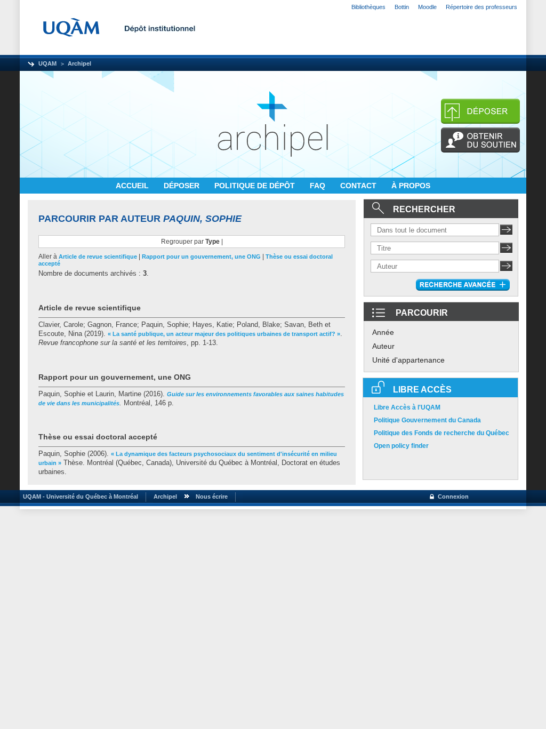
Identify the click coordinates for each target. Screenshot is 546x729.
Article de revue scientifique (98, 256)
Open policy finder (401, 446)
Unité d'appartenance (408, 360)
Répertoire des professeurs (481, 7)
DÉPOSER (183, 185)
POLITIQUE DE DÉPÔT (255, 185)
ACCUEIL (133, 185)
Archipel (79, 63)
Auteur (383, 346)
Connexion (453, 496)
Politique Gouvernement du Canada (427, 420)
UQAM (47, 63)
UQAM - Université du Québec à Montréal (79, 496)
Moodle (427, 7)
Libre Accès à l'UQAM (407, 407)
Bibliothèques (368, 7)
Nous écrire (212, 496)
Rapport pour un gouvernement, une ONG (201, 256)
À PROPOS (410, 185)
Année (383, 332)
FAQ (318, 185)
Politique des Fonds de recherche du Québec (441, 433)
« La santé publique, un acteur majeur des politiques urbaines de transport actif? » (224, 334)
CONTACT (359, 185)
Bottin (402, 7)
